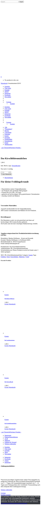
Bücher (7, 131)
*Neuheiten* (8, 129)
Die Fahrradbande (9, 381)
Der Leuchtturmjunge (10, 340)
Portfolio (7, 447)
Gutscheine (8, 132)
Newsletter (8, 454)
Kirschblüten (14, 257)
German (3, 493)
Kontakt (7, 450)
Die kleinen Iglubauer (9, 298)
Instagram (7, 457)
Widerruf (7, 440)
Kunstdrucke (8, 141)
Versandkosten (16, 165)
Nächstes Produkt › (15, 148)
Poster (6, 143)
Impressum (8, 435)
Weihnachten (8, 144)
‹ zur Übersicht (5, 148)
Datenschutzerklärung (11, 437)
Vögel (27, 257)
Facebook (7, 459)
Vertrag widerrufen (10, 444)
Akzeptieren (4, 503)
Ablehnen (11, 503)
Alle (6, 127)
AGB (6, 439)
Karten (7, 136)
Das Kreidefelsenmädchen (10, 423)
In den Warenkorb (6, 174)
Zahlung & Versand (10, 442)
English (3, 495)
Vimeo (7, 460)
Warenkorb (4, 83)
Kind (8, 257)
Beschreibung (9, 177)
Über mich (8, 449)
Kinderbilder (8, 139)
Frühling (3, 257)
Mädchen (22, 257)
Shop (6, 452)
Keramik (7, 137)
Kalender (7, 134)
